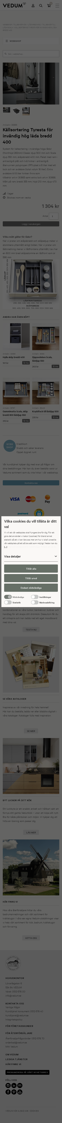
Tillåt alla (31, 568)
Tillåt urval (31, 578)
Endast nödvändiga (31, 587)
